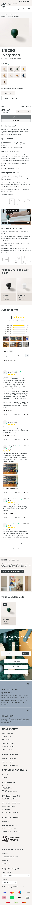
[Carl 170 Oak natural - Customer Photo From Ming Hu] (19, 344)
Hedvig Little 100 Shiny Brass (10, 488)
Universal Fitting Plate (9, 435)
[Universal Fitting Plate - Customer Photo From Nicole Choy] (26, 338)
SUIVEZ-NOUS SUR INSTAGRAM (13, 571)
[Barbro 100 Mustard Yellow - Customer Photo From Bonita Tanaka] (6, 344)
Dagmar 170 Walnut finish (10, 513)
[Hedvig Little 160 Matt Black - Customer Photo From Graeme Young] (6, 338)
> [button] (21, 549)
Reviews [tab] (6, 351)
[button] (25, 414)
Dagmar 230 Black (7, 410)
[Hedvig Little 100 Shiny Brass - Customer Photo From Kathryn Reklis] (13, 338)
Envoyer (26, 653)
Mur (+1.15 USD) (11, 98)
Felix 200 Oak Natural (8, 540)
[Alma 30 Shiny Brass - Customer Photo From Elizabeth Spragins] (26, 344)
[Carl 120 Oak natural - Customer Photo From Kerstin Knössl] (13, 344)
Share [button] (6, 414)
